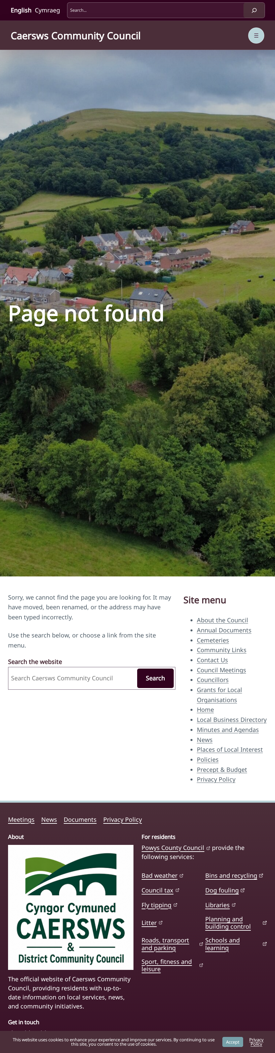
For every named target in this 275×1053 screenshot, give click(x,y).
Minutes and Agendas (228, 730)
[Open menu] (256, 35)
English (21, 10)
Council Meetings (221, 670)
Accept (232, 1042)
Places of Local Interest (230, 749)
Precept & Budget (222, 769)
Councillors (213, 680)
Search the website (35, 662)
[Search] (254, 10)
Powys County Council (173, 848)
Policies (208, 759)
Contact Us (212, 660)
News (205, 740)
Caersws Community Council (76, 35)
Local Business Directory (232, 720)
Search (155, 678)
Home (205, 709)
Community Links (221, 650)
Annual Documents (224, 630)
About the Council (222, 620)
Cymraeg (47, 10)
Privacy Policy (216, 779)
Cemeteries (213, 640)
